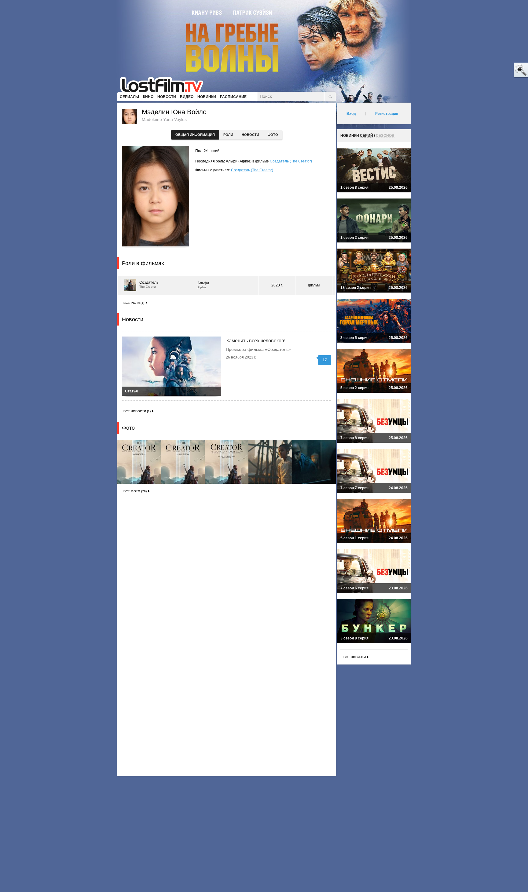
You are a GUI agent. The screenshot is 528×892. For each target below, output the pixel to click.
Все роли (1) (133, 302)
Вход (351, 113)
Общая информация (195, 135)
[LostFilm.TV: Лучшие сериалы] (164, 84)
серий (366, 135)
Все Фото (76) (135, 491)
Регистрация (386, 113)
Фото (273, 135)
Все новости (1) (137, 411)
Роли (228, 135)
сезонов (385, 135)
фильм (314, 285)
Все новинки (354, 657)
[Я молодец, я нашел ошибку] (497, 70)
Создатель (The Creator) (291, 161)
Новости (250, 135)
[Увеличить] (139, 462)
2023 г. (277, 285)
